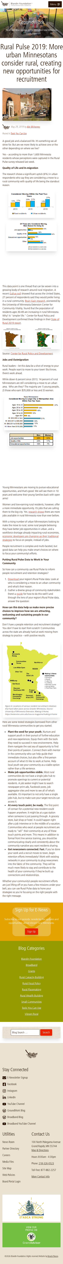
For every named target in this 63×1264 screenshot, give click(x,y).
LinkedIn (11, 1097)
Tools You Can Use (19, 133)
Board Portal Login (11, 1181)
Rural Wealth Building (31, 995)
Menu (53, 4)
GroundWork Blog (16, 1110)
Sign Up (31, 931)
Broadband (31, 964)
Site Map (6, 1168)
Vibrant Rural (31, 1013)
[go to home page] (31, 4)
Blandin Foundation (31, 958)
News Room (8, 1142)
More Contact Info (40, 1176)
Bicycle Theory (53, 1256)
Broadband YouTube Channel (21, 1123)
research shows (36, 511)
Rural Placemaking (31, 989)
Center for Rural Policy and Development (32, 353)
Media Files (8, 1161)
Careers (6, 1155)
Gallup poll (15, 293)
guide (20, 593)
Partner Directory (10, 1148)
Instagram (12, 1090)
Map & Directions (40, 1150)
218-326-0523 (46, 1163)
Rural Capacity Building (31, 977)
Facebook (12, 1084)
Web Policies (8, 1175)
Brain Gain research (35, 300)
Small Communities (31, 1001)
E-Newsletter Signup (17, 1077)
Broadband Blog (15, 1117)
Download (13, 579)
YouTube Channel (16, 1104)
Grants (31, 971)
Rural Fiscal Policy (31, 983)
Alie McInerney (33, 126)
